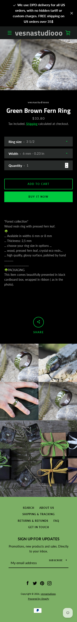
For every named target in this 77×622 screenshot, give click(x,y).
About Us (46, 507)
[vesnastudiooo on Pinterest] (42, 583)
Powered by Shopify (38, 598)
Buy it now (38, 196)
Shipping (31, 124)
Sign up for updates (38, 538)
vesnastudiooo (39, 33)
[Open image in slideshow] (38, 64)
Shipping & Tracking (38, 514)
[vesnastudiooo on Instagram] (49, 583)
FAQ (56, 520)
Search (28, 507)
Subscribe (56, 560)
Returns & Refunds (33, 520)
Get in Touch (38, 527)
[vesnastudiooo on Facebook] (27, 583)
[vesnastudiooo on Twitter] (35, 583)
